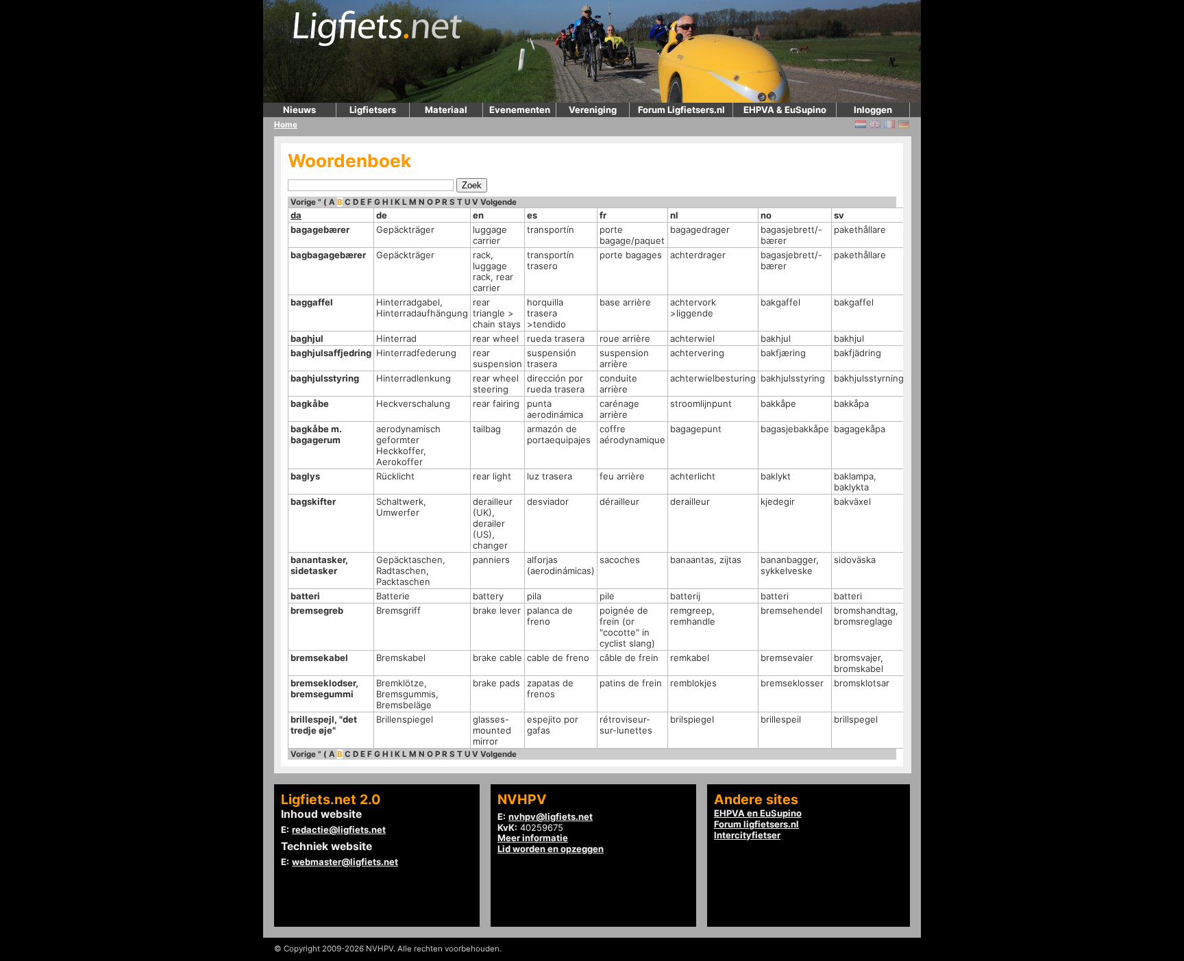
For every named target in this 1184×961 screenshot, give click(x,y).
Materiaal (446, 109)
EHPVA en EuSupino (758, 813)
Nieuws (299, 109)
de (381, 215)
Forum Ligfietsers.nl (681, 109)
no (766, 215)
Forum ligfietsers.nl (756, 824)
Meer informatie (532, 837)
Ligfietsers (372, 109)
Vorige (303, 202)
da (296, 215)
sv (839, 215)
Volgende (498, 202)
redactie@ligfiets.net (339, 829)
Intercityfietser (747, 834)
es (532, 215)
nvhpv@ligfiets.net (550, 816)
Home (285, 124)
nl (674, 215)
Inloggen (873, 109)
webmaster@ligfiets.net (345, 861)
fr (603, 215)
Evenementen (519, 109)
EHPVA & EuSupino (784, 109)
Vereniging (593, 109)
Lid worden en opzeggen (550, 848)
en (478, 215)
